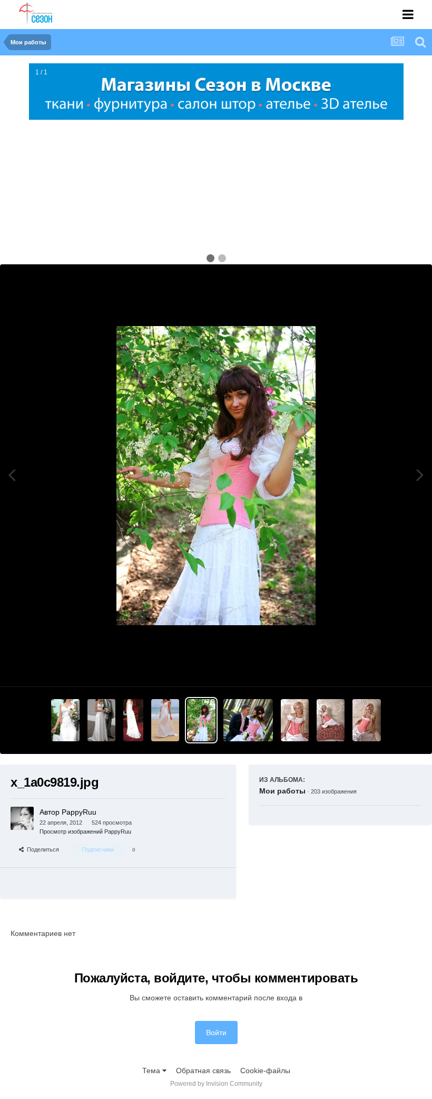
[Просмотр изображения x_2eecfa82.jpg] (165, 720)
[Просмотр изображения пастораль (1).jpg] (331, 720)
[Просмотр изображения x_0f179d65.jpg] (248, 720)
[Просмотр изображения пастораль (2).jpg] (295, 720)
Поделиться (41, 849)
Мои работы (282, 791)
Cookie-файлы (265, 1070)
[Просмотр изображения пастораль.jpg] (366, 720)
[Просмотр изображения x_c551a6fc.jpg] (65, 720)
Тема (152, 1070)
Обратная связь (203, 1070)
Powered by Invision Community (216, 1083)
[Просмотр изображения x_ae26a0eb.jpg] (133, 720)
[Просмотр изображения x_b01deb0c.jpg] (101, 720)
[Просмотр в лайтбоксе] (216, 475)
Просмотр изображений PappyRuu (85, 831)
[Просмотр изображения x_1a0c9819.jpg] (201, 720)
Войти (216, 1032)
